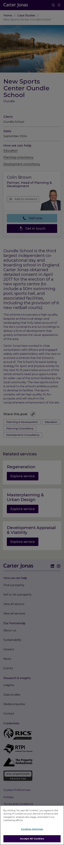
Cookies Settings (32, 829)
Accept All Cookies (32, 838)
